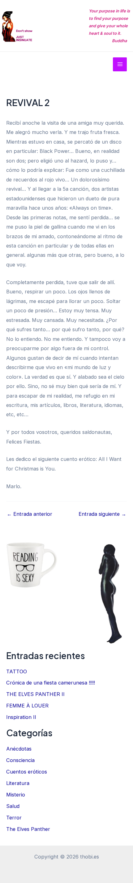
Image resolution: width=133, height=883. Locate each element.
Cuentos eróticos (26, 772)
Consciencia (20, 760)
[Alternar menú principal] (120, 64)
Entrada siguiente (102, 513)
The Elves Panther (28, 829)
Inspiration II (21, 717)
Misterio (15, 795)
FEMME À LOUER (27, 705)
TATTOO (16, 671)
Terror (14, 817)
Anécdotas (19, 749)
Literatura (17, 783)
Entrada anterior (29, 513)
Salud (12, 806)
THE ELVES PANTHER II (35, 694)
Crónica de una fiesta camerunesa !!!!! (50, 683)
